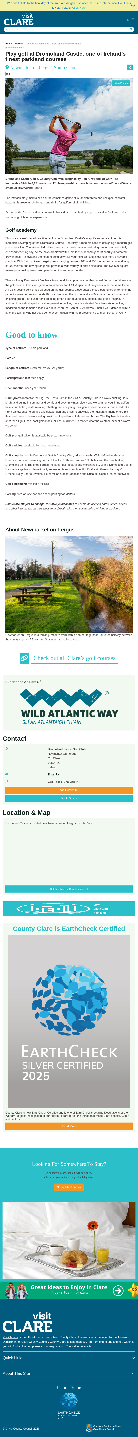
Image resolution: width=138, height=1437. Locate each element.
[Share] (130, 67)
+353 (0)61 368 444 (68, 781)
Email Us (54, 774)
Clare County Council (19, 1428)
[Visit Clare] (20, 19)
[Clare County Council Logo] (103, 1428)
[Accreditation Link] (69, 705)
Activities (18, 43)
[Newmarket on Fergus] (69, 584)
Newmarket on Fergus (30, 67)
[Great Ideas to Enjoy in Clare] (69, 1290)
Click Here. (79, 7)
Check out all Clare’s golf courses (74, 658)
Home (8, 43)
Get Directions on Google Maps (66, 889)
